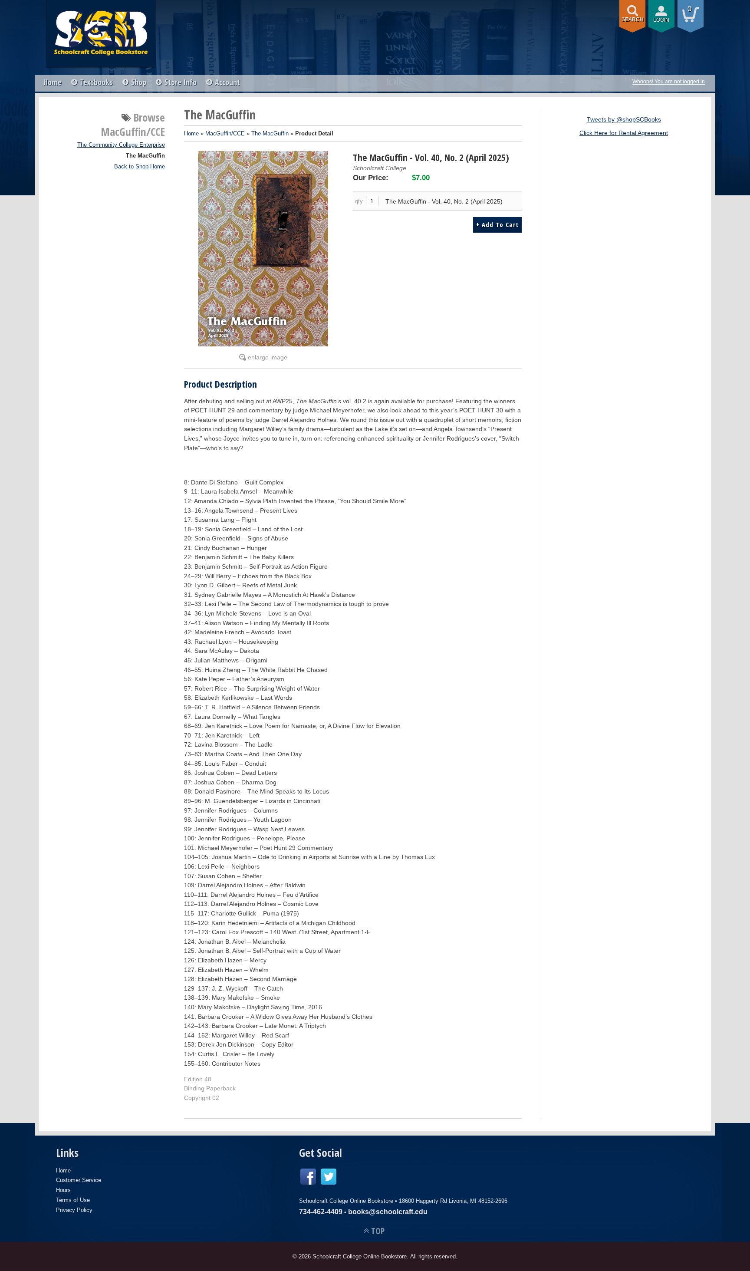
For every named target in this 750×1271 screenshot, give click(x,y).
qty (359, 201)
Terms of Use (73, 1200)
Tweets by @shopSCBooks (624, 119)
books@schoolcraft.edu (388, 1211)
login (661, 20)
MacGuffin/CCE (225, 133)
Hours (63, 1190)
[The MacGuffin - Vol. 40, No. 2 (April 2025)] (263, 248)
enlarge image (267, 357)
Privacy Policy (74, 1210)
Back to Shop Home (139, 167)
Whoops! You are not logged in (668, 81)
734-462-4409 (320, 1211)
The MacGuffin (145, 156)
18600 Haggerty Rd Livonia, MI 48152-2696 (453, 1201)
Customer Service (78, 1180)
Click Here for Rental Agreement (623, 132)
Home (52, 82)
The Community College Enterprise (121, 145)
